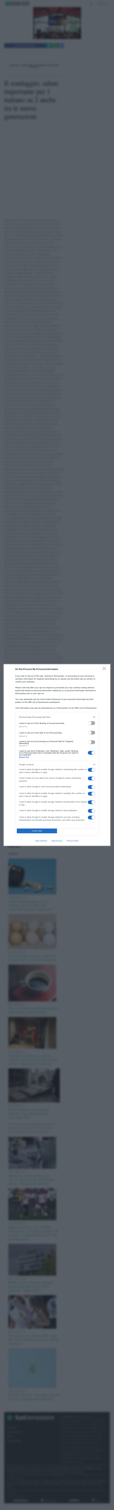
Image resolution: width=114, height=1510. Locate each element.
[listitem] (57, 717)
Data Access (57, 841)
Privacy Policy (73, 841)
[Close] (105, 669)
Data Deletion (41, 841)
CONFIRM (37, 831)
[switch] (91, 723)
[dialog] (57, 755)
